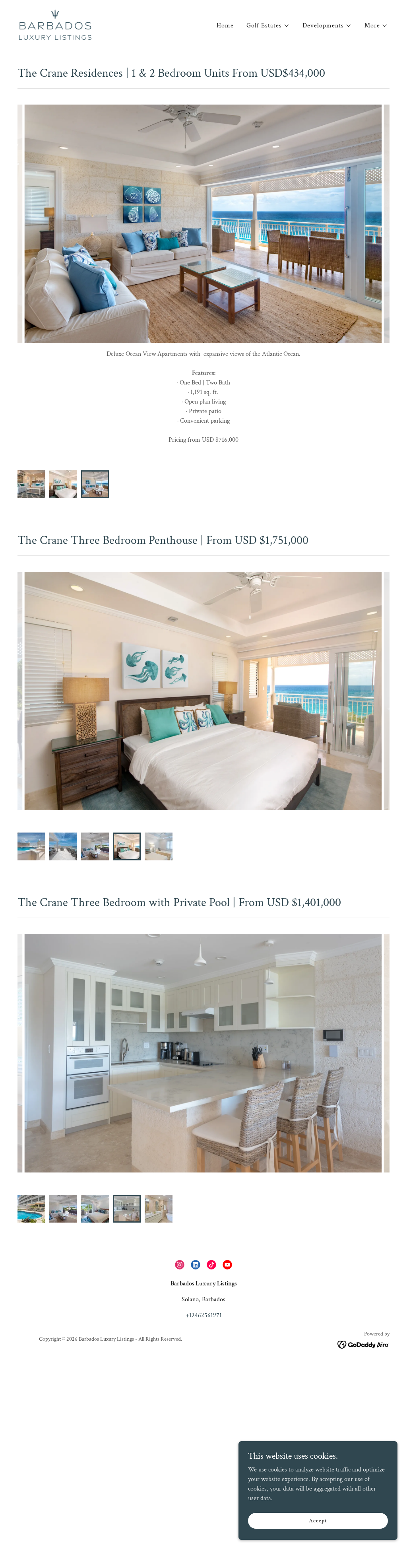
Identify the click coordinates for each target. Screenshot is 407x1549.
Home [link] (225, 25)
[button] (268, 26)
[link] (55, 24)
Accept (318, 1520)
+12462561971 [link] (204, 1296)
